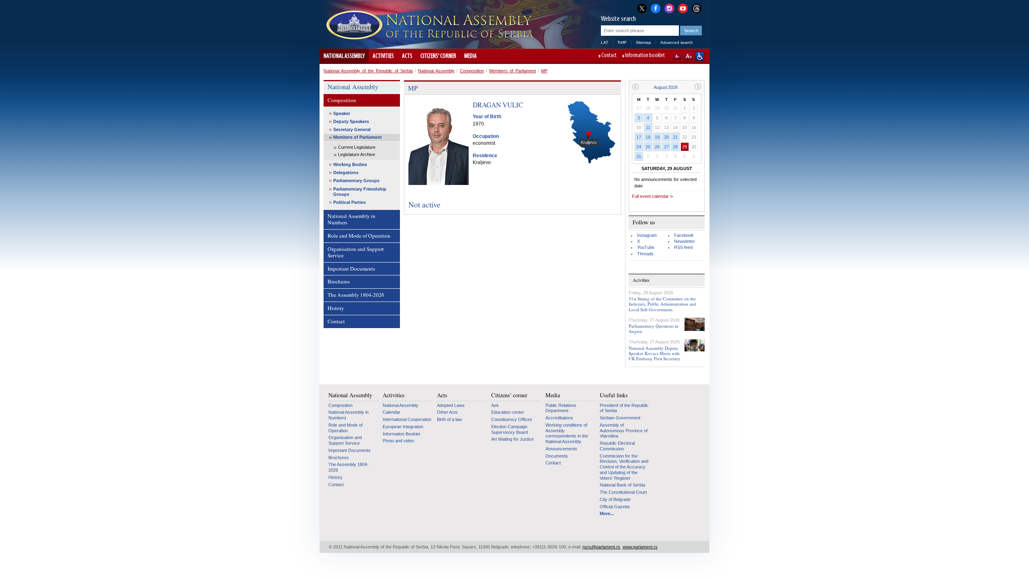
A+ (688, 56)
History (336, 308)
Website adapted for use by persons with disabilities (699, 56)
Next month (698, 86)
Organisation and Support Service (356, 252)
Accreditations (559, 417)
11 (648, 127)
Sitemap (643, 42)
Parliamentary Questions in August (653, 328)
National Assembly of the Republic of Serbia (368, 70)
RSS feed (683, 247)
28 (675, 146)
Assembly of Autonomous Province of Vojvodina (624, 430)
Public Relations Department (560, 408)
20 (666, 137)
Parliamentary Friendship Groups (359, 192)
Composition (472, 70)
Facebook (684, 235)
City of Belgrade (615, 499)
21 (675, 137)
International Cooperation (407, 419)
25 (648, 146)
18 (648, 137)
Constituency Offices (511, 419)
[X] (642, 8)
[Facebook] (655, 8)
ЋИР (622, 42)
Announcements (561, 448)
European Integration (403, 426)
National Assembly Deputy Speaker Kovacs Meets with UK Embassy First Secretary (655, 353)
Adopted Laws (451, 405)
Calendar (391, 412)
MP (544, 70)
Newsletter (684, 241)
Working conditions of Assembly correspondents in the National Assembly (566, 433)
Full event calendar (650, 196)
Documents (556, 456)
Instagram (647, 235)
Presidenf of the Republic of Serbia (624, 408)
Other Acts (447, 412)
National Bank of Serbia (622, 484)
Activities (383, 56)
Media (470, 56)
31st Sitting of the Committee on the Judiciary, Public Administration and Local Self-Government (662, 304)
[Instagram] (669, 8)
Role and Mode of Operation (359, 235)
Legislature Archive (356, 154)
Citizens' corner (438, 56)
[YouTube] (683, 8)
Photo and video (398, 440)
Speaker (341, 113)
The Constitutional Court (623, 492)
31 (638, 156)
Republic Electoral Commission (617, 446)
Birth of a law (449, 419)
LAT (604, 42)
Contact (609, 56)
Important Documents (351, 268)
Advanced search (676, 42)
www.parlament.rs (640, 546)
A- (677, 56)
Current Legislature (356, 147)
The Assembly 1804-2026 (356, 294)
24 (638, 146)
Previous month (635, 86)
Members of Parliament (512, 70)
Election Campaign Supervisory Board (509, 429)
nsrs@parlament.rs (601, 546)
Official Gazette (615, 506)
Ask (495, 405)
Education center (507, 412)
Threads (645, 253)
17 (638, 137)
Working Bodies (350, 164)
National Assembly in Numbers (351, 219)
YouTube (645, 247)
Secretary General (352, 129)
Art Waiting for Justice (512, 439)
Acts (407, 56)
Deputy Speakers (351, 121)
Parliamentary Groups (356, 180)
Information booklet (645, 56)
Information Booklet (401, 433)
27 (666, 146)
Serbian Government (620, 417)
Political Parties (349, 202)
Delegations (346, 172)
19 (657, 137)
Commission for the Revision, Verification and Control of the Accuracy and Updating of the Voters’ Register (624, 467)
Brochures (339, 281)
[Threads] (696, 8)
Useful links (614, 395)
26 (657, 146)
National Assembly (344, 56)
